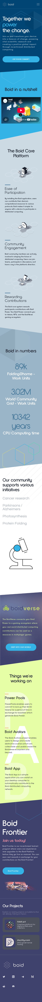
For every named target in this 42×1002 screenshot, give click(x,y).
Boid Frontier (13, 871)
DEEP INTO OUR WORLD (21, 647)
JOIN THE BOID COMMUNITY (21, 59)
